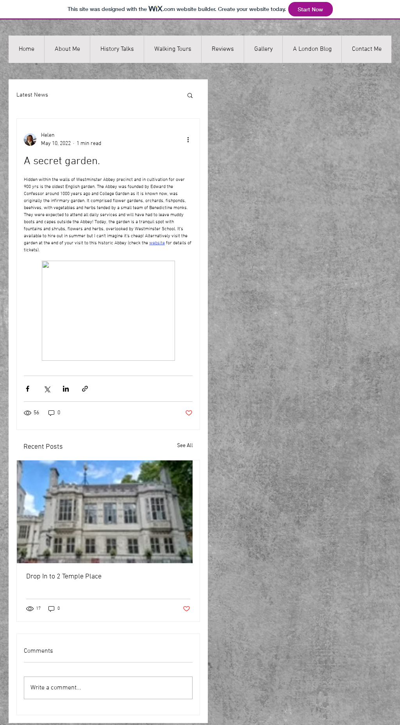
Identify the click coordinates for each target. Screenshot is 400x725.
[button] (190, 95)
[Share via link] (85, 388)
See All (185, 445)
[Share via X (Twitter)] (46, 388)
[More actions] (188, 139)
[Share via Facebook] (27, 388)
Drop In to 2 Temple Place (64, 577)
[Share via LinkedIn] (66, 388)
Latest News (32, 94)
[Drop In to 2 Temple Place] (108, 511)
